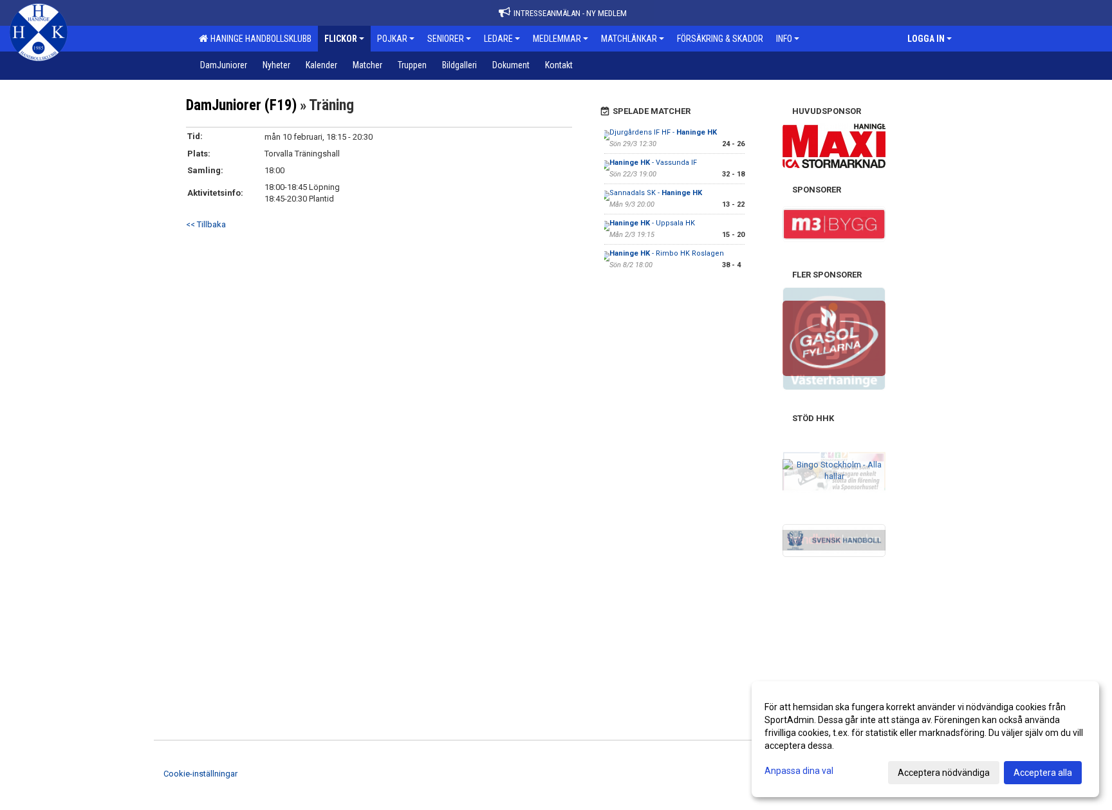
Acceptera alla (1043, 773)
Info (784, 38)
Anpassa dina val (798, 771)
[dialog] (925, 739)
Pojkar (392, 38)
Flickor (340, 38)
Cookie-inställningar (200, 773)
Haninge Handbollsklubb (259, 38)
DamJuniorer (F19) (241, 105)
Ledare (498, 38)
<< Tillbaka (206, 224)
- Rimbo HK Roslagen (666, 253)
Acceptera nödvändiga (944, 773)
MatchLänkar (629, 38)
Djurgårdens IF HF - (663, 132)
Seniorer (445, 38)
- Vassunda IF (653, 162)
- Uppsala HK (652, 223)
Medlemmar (557, 38)
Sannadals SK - (655, 193)
